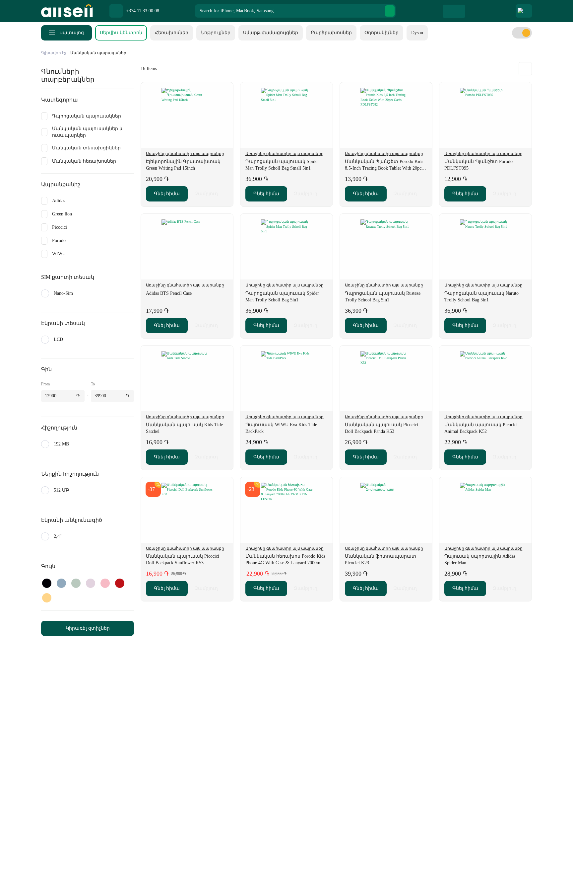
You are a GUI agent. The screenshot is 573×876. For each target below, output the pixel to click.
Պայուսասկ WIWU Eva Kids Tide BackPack (281, 428)
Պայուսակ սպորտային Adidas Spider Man (479, 559)
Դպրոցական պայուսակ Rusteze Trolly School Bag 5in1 (382, 296)
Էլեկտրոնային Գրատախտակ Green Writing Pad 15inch (183, 165)
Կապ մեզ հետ (225, 757)
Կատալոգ (71, 32)
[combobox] (295, 11)
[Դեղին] (46, 597)
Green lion (62, 213)
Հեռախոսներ (171, 32)
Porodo (59, 240)
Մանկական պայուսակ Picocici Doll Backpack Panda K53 (381, 428)
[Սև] (46, 583)
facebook (67, 859)
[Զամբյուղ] (501, 11)
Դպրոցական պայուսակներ (86, 116)
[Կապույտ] (61, 583)
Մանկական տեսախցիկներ (86, 147)
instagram (84, 859)
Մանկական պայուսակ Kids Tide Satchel (184, 428)
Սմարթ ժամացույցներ (270, 32)
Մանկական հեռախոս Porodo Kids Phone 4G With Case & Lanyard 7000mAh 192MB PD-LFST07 (285, 560)
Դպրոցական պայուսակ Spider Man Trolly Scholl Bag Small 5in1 (282, 165)
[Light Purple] (90, 583)
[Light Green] (76, 583)
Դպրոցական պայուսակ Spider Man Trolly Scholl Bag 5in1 (282, 296)
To (93, 384)
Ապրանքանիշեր (228, 784)
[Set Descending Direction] (525, 68)
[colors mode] (522, 33)
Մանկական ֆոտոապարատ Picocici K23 (380, 559)
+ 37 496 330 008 (316, 859)
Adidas (58, 200)
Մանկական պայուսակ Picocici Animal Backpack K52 (481, 428)
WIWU (59, 253)
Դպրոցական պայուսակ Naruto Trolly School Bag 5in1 (481, 296)
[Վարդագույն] (105, 583)
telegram (51, 859)
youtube (117, 859)
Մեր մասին (221, 744)
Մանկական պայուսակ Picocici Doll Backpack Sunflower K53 (182, 559)
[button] (225, 90)
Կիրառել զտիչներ (88, 628)
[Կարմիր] (119, 583)
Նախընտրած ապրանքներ (472, 11)
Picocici (59, 227)
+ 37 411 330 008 (245, 859)
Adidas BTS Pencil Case (169, 293)
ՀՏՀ (213, 797)
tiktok (100, 859)
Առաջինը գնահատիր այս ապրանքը (185, 153)
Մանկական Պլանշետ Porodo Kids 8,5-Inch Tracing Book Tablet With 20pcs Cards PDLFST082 (384, 165)
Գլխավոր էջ (53, 52)
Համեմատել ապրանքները (487, 11)
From (45, 384)
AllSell (67, 11)
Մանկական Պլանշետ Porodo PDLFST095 (478, 165)
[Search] (390, 11)
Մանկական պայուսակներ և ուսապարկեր (87, 132)
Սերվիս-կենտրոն (121, 32)
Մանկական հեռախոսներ (84, 161)
